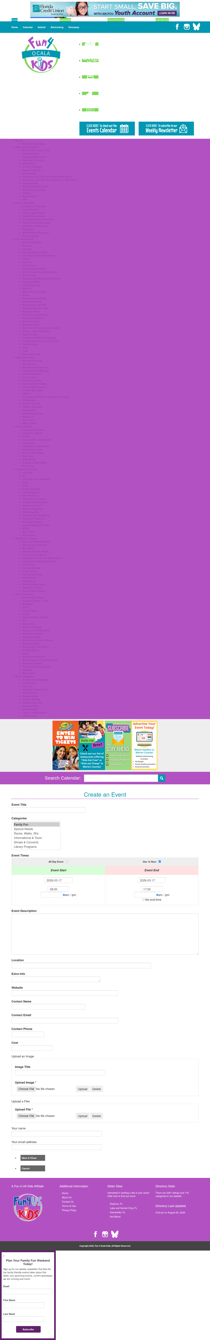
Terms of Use (69, 1205)
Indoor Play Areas (31, 285)
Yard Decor (28, 466)
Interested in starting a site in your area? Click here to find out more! (128, 1194)
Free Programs (30, 495)
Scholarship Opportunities (35, 186)
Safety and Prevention (33, 518)
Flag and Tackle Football (35, 617)
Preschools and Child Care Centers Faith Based (47, 176)
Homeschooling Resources (36, 222)
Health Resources (25, 357)
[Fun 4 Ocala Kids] (41, 54)
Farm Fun (27, 686)
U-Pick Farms (29, 715)
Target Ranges (30, 334)
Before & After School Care (36, 150)
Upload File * (24, 1109)
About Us (67, 1197)
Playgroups (28, 229)
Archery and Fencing (33, 597)
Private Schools (30, 183)
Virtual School (29, 196)
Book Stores (28, 548)
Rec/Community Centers (35, 314)
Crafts (25, 485)
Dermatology (28, 377)
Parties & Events (24, 426)
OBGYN (26, 393)
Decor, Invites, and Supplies (36, 439)
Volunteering (28, 535)
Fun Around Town (25, 239)
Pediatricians (28, 410)
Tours (25, 347)
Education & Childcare (27, 147)
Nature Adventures (32, 301)
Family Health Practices (34, 387)
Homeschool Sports (32, 633)
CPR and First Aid (31, 373)
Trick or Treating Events (34, 712)
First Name (9, 1300)
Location (17, 960)
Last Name (9, 1314)
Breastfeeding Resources (35, 367)
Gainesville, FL (117, 1212)
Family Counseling (31, 380)
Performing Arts (30, 512)
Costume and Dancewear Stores (39, 561)
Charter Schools (30, 153)
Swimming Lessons (32, 663)
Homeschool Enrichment (35, 502)
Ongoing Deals (30, 696)
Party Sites (27, 456)
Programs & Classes (26, 469)
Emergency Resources (34, 206)
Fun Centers (28, 265)
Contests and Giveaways (35, 679)
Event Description (24, 911)
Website (17, 988)
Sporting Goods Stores (34, 584)
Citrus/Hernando (116, 19)
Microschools (29, 173)
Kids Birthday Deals (32, 449)
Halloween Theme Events (35, 689)
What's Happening (25, 676)
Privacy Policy (69, 1210)
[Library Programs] (37, 846)
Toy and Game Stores (33, 590)
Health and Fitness (32, 627)
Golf (24, 620)
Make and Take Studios (34, 291)
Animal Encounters (32, 242)
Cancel (26, 1168)
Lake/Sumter (162, 19)
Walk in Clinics (29, 423)
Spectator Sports (31, 324)
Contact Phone (21, 1029)
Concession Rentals (32, 433)
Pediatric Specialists (32, 406)
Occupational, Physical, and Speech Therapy (45, 396)
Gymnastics (28, 623)
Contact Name (21, 1001)
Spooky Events (30, 709)
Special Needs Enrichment (36, 525)
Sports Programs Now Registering (39, 660)
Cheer (25, 607)
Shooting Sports (30, 650)
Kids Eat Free (29, 577)
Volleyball (27, 669)
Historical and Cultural (33, 498)
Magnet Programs (31, 170)
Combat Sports (30, 610)
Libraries (26, 288)
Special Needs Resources (35, 232)
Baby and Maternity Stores (36, 541)
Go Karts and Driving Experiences (39, 272)
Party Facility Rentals (33, 452)
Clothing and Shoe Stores (35, 551)
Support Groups (30, 235)
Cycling (26, 614)
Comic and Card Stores (34, 554)
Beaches (26, 245)
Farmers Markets (31, 567)
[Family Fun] (37, 824)
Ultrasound (27, 416)
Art (23, 475)
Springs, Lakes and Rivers (35, 331)
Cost (14, 1043)
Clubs (25, 482)
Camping (27, 249)
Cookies (26, 436)
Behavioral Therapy (32, 360)
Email (6, 1286)
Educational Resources (34, 156)
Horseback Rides (31, 281)
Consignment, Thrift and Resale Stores (42, 558)
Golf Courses (29, 275)
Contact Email (21, 1015)
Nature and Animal (32, 505)
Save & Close (29, 1157)
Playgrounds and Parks (34, 304)
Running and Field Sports (35, 646)
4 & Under (27, 472)
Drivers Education (31, 489)
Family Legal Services (33, 212)
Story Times (28, 531)
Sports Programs (24, 594)
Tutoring (26, 193)
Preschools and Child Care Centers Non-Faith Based (49, 179)
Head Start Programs (33, 160)
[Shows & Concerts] (37, 842)
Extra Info (18, 974)
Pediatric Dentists (31, 403)
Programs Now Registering (36, 515)
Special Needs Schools (34, 189)
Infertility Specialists (32, 390)
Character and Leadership (35, 479)
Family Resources (25, 203)
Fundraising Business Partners (38, 219)
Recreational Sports (32, 318)
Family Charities (30, 209)
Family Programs (31, 492)
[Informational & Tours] (37, 837)
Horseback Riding (31, 637)
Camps (19, 140)
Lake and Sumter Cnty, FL (123, 1208)
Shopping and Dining (26, 538)
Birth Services (29, 364)
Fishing (26, 258)
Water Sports (29, 673)
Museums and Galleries (34, 298)
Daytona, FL (116, 1203)
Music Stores (29, 581)
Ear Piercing (28, 564)
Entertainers (28, 443)
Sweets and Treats (32, 587)
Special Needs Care (32, 413)
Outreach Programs (32, 508)
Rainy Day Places (31, 311)
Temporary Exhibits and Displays (39, 337)
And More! (115, 1216)
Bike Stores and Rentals (34, 544)
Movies (26, 295)
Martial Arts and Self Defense (37, 640)
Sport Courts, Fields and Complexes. (41, 327)
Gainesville (65, 19)
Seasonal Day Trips (32, 702)
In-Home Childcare (32, 166)
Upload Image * (25, 1082)
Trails (25, 350)
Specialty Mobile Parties (34, 462)
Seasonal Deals (30, 706)
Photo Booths (29, 459)
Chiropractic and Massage (35, 370)
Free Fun (27, 262)
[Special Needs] (37, 829)
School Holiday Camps (34, 143)
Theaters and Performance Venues (40, 341)
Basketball (27, 604)
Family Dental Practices (34, 383)
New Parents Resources (34, 226)
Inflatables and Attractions (35, 446)
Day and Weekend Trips (34, 252)
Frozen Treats (29, 571)
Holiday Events (30, 692)
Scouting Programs (32, 521)
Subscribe (28, 1329)
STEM (25, 528)
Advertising (57, 27)
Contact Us (68, 1201)
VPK (24, 199)
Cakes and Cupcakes (33, 429)
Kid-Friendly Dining (32, 574)
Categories (19, 818)
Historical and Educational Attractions (41, 278)
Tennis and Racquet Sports (36, 666)
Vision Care (28, 420)
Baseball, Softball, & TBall (35, 600)
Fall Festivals (29, 683)
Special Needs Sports (33, 656)
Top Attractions (30, 344)
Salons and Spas (31, 321)
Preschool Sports (31, 643)
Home (14, 27)
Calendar (28, 27)
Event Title (18, 805)
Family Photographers (33, 216)
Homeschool (28, 163)
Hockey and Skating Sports (36, 630)
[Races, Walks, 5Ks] (37, 833)
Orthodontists (29, 400)
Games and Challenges (34, 268)
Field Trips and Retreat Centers (38, 255)
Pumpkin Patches (31, 699)
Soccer (25, 653)
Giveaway (73, 27)
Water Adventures (31, 354)
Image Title (22, 1067)
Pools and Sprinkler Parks (35, 308)
